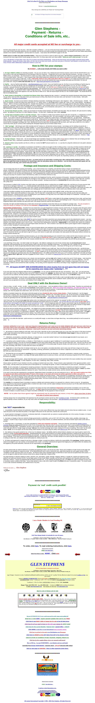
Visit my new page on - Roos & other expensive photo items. (47, 648)
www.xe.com (82, 88)
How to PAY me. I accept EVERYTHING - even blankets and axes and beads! (47, 643)
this (69, 579)
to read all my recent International (50, 629)
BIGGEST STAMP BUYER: (30, 578)
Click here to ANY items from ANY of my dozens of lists (47, 635)
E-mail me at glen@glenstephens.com (47, 688)
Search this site (37, 504)
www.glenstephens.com (62, 586)
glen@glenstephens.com (36, 586)
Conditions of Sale (81, 575)
